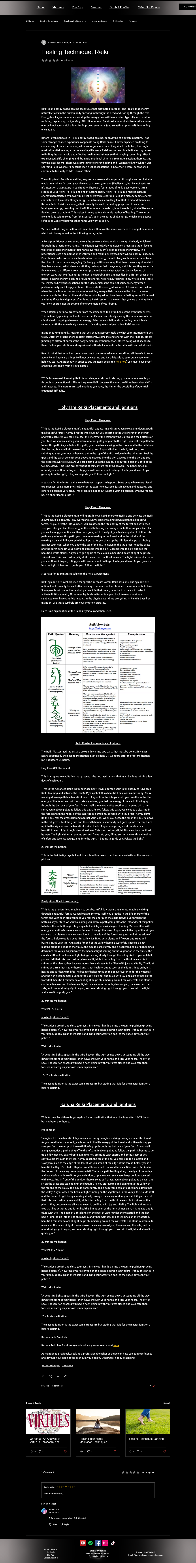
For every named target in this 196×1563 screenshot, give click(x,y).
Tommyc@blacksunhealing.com (148, 1555)
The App (50, 1555)
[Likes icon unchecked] (51, 1524)
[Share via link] (65, 1376)
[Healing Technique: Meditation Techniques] (98, 1421)
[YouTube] (83, 1543)
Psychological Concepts (75, 21)
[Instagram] (105, 1543)
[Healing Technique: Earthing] (148, 1421)
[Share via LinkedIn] (57, 1376)
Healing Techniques (49, 21)
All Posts (30, 21)
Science (133, 21)
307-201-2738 (149, 1552)
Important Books (99, 21)
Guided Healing (50, 1557)
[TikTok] (113, 1543)
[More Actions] (153, 1511)
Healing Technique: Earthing (146, 1438)
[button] (96, 8)
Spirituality (118, 21)
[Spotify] (90, 1543)
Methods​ (51, 1552)
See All (167, 1403)
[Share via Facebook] (42, 1376)
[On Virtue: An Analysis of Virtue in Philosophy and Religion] (48, 1421)
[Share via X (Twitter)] (50, 1376)
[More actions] (153, 42)
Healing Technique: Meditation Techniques (93, 1440)
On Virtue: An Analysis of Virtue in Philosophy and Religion (45, 1440)
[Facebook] (98, 1543)
